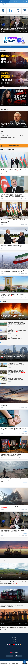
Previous (2, 24)
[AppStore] (18, 656)
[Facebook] (7, 645)
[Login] (26, 1)
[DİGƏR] (26, 4)
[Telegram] (16, 645)
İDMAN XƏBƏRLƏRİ (14, 145)
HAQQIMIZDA (14, 636)
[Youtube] (14, 645)
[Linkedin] (18, 645)
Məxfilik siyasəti (18, 661)
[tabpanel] (14, 24)
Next (26, 24)
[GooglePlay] (9, 656)
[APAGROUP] (14, 652)
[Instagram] (9, 645)
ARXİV (14, 639)
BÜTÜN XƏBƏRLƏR (14, 46)
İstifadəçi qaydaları (10, 661)
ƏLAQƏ (14, 637)
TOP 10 (14, 641)
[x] (12, 645)
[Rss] (20, 645)
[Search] (23, 1)
